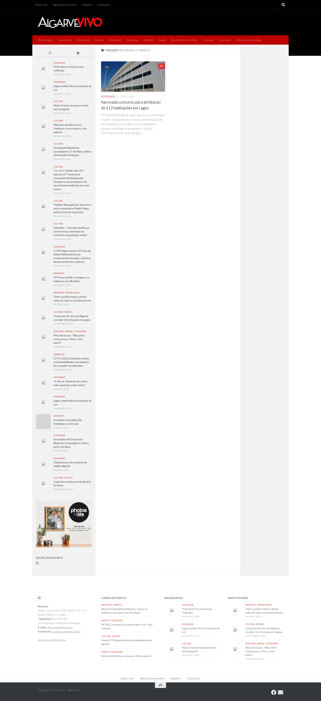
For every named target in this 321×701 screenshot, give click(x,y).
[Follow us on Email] (280, 692)
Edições (87, 4)
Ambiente (115, 40)
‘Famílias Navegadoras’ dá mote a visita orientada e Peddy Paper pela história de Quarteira (73, 208)
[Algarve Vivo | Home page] (70, 22)
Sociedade (65, 40)
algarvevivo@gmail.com (60, 627)
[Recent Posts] (50, 53)
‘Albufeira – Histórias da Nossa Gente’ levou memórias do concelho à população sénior (71, 231)
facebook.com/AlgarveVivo (65, 631)
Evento (68, 312)
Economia (225, 40)
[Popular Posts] (78, 53)
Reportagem (45, 40)
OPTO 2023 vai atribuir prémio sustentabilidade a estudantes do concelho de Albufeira (71, 362)
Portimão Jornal (63, 331)
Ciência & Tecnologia (248, 40)
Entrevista (83, 40)
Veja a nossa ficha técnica (52, 639)
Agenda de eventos (65, 4)
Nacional (208, 40)
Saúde (162, 40)
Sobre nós (41, 4)
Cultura (99, 40)
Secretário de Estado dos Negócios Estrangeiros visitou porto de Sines (71, 443)
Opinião (148, 40)
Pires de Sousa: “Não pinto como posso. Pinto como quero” (69, 339)
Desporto (132, 40)
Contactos (103, 4)
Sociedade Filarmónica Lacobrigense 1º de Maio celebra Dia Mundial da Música (72, 151)
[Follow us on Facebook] (273, 692)
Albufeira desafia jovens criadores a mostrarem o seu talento (70, 128)
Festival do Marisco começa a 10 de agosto (126, 655)
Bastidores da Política (184, 40)
